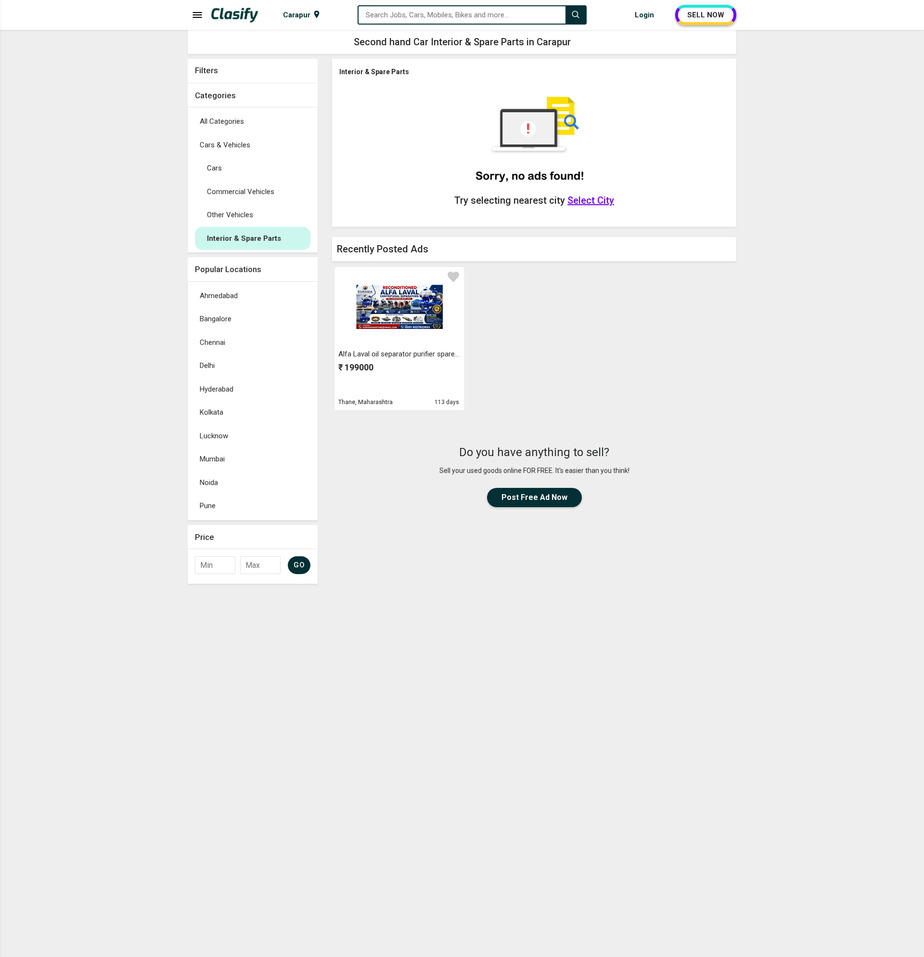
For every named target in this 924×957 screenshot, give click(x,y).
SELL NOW (705, 15)
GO (299, 565)
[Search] (575, 15)
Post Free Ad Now (534, 497)
